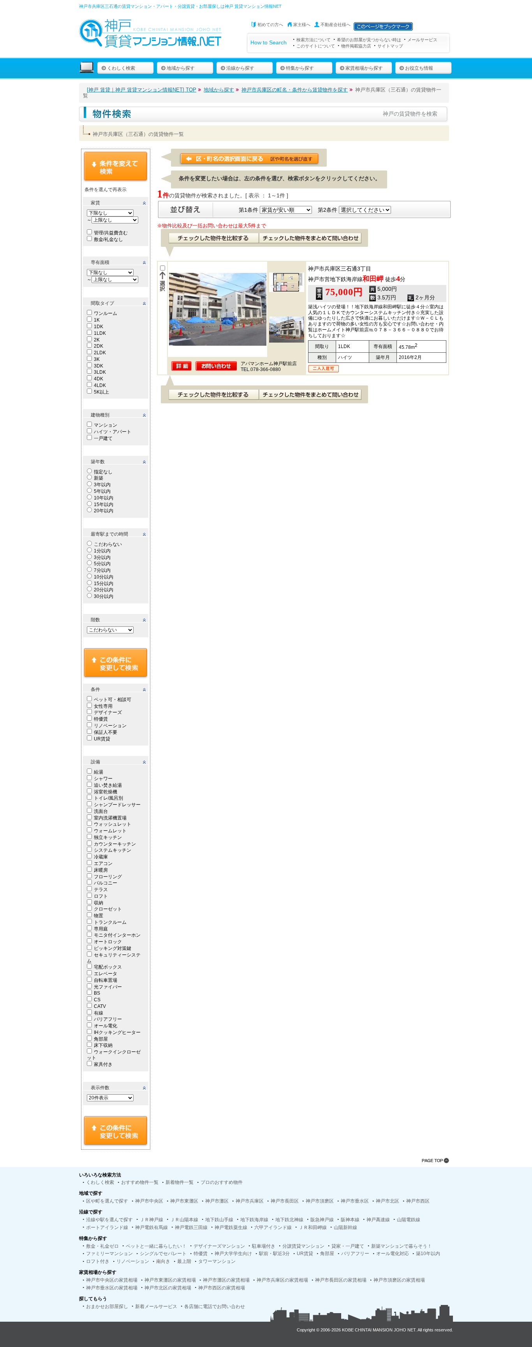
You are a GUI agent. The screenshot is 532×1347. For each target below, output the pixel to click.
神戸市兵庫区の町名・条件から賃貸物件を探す (294, 90)
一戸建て (103, 438)
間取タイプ (102, 303)
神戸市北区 (387, 1201)
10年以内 (103, 498)
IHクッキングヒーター (117, 1032)
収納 (98, 903)
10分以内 (103, 577)
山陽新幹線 (345, 1227)
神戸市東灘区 (184, 1201)
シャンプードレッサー (117, 804)
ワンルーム (105, 313)
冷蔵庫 (101, 857)
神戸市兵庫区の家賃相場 (282, 1280)
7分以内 (102, 570)
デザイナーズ (108, 712)
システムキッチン (112, 850)
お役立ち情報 (419, 68)
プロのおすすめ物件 (222, 1182)
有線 (98, 1013)
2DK (98, 346)
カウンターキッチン (115, 844)
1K (97, 320)
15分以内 (103, 583)
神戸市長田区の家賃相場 (340, 1280)
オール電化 (105, 1026)
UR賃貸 (102, 739)
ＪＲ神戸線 (151, 1219)
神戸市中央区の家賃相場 (111, 1280)
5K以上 (101, 392)
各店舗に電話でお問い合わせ (214, 1306)
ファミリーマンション (109, 1253)
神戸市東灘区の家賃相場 (170, 1280)
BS (97, 993)
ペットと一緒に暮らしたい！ (156, 1246)
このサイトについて (315, 46)
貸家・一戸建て (347, 1246)
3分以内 (102, 557)
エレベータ (105, 973)
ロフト (101, 896)
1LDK (100, 333)
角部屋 (101, 1039)
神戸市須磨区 (320, 1201)
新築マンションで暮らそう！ (401, 1246)
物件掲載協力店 (356, 46)
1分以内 (102, 551)
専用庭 (101, 929)
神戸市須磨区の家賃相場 (399, 1280)
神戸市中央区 (149, 1201)
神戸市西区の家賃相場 (221, 1288)
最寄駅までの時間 (109, 534)
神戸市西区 (418, 1201)
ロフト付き (97, 1261)
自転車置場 (105, 980)
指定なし (103, 472)
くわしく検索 (121, 68)
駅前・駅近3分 (274, 1253)
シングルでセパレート (163, 1253)
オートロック (108, 941)
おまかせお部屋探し (107, 1306)
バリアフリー (108, 1019)
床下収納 (103, 1045)
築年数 (98, 461)
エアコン (103, 863)
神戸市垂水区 (355, 1201)
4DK (98, 379)
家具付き (103, 1064)
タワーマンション (217, 1261)
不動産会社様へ (336, 24)
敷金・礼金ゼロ (102, 1246)
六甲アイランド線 (273, 1227)
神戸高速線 (378, 1219)
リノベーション (110, 725)
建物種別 (100, 415)
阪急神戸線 (322, 1219)
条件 (95, 689)
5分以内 (102, 563)
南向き (163, 1261)
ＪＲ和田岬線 (313, 1227)
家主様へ (301, 24)
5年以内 (102, 491)
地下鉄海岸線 (254, 1219)
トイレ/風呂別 (108, 798)
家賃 (95, 203)
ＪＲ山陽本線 (184, 1219)
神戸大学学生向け (233, 1253)
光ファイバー (108, 987)
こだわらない (108, 544)
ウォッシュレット (112, 824)
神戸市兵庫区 (250, 1201)
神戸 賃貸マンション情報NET (253, 6)
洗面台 (101, 811)
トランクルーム (110, 922)
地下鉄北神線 (289, 1219)
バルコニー (105, 883)
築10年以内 (428, 1253)
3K (97, 359)
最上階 (184, 1261)
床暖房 (101, 870)
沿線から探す (240, 68)
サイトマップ (390, 46)
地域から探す (181, 68)
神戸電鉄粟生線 (231, 1227)
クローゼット (108, 909)
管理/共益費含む (111, 233)
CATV (100, 1006)
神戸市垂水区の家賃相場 (111, 1288)
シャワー (103, 778)
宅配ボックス (108, 967)
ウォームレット (110, 831)
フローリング (108, 876)
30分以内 (103, 596)
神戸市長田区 (285, 1201)
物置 (98, 915)
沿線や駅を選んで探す (109, 1219)
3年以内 (102, 484)
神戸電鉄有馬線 (151, 1227)
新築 (98, 478)
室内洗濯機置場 (110, 818)
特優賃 (101, 719)
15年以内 (103, 504)
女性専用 (103, 706)
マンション (105, 425)
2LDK (100, 352)
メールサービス (422, 39)
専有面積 (100, 262)
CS (97, 999)
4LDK (100, 385)
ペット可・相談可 (112, 699)
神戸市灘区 (217, 1201)
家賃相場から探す (364, 68)
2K (97, 340)
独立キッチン (108, 837)
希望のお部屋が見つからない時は (369, 39)
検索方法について (313, 39)
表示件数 (100, 1087)
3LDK (100, 372)
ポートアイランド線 (107, 1227)
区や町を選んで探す (107, 1201)
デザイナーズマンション (219, 1246)
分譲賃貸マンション (303, 1246)
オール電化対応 (392, 1253)
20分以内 (103, 590)
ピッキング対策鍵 (112, 948)
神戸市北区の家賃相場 (167, 1288)
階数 (95, 620)
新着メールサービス (156, 1306)
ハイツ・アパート (112, 431)
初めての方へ (270, 24)
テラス (101, 889)
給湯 (98, 772)
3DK (98, 366)
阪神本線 (350, 1219)
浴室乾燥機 (105, 792)
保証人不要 (105, 732)
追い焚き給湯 (108, 785)
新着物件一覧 (180, 1182)
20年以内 (103, 510)
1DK (98, 326)
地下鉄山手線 (219, 1219)
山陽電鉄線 (408, 1219)
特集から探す (300, 68)
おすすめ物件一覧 (140, 1182)
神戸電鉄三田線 (191, 1227)
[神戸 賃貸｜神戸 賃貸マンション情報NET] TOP (141, 90)
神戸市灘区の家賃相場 (226, 1280)
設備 (95, 762)
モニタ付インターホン (117, 935)
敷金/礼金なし (108, 239)
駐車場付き (263, 1246)
